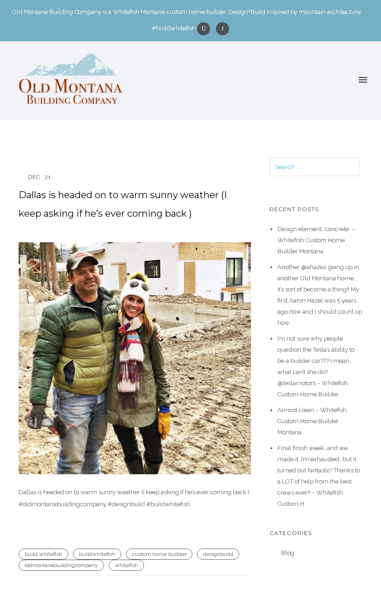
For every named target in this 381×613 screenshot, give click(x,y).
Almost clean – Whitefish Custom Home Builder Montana (312, 421)
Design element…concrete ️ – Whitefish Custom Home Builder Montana (316, 240)
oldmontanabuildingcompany (61, 565)
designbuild (218, 554)
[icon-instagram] (206, 28)
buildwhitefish (97, 554)
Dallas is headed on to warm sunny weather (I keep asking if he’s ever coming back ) (123, 204)
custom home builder (159, 554)
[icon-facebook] (222, 28)
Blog (287, 552)
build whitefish (43, 554)
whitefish (126, 565)
